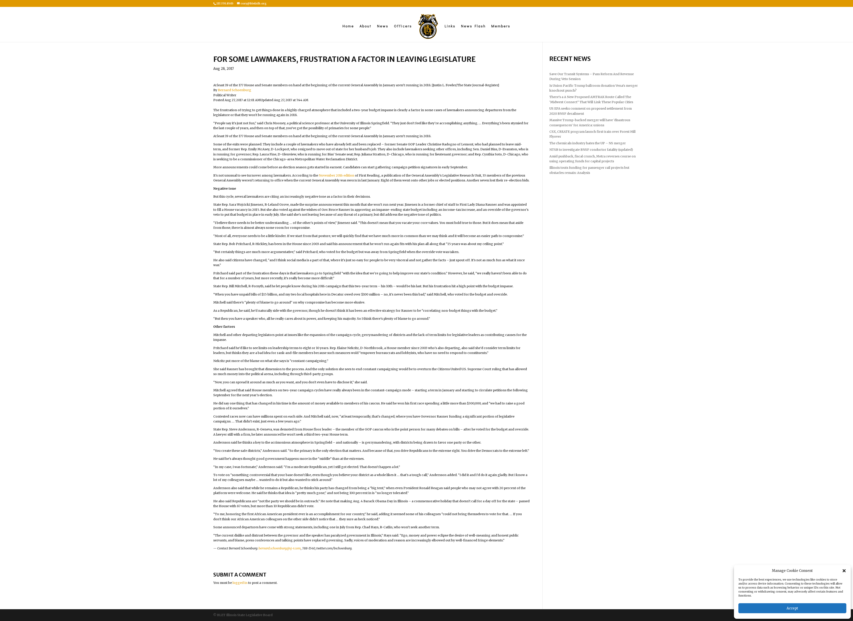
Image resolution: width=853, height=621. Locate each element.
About (366, 26)
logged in (240, 583)
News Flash (473, 26)
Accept (792, 608)
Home (348, 26)
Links (450, 26)
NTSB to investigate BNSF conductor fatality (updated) (591, 150)
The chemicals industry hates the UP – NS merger (587, 143)
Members (500, 26)
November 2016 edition (336, 175)
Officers (403, 26)
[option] (371, 85)
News (383, 26)
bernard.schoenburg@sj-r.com (280, 548)
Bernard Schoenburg (234, 90)
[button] (844, 571)
